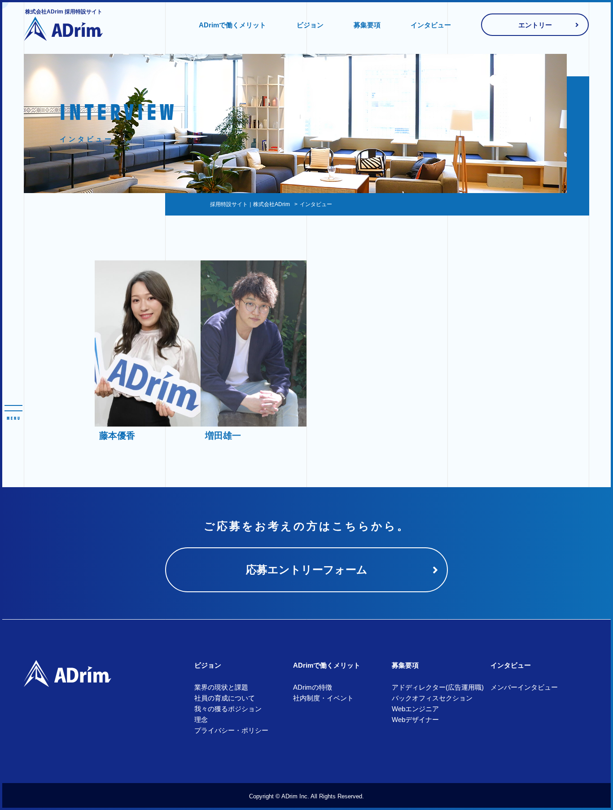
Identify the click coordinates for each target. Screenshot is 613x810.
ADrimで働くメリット (232, 25)
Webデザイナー (415, 719)
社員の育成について (224, 698)
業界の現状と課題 (221, 687)
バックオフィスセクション (432, 698)
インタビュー (431, 25)
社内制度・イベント (323, 698)
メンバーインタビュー (524, 687)
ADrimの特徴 (312, 687)
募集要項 (367, 25)
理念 (201, 719)
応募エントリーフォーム (307, 569)
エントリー (535, 25)
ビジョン (310, 25)
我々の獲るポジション (228, 709)
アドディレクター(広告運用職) (438, 687)
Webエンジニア (415, 709)
